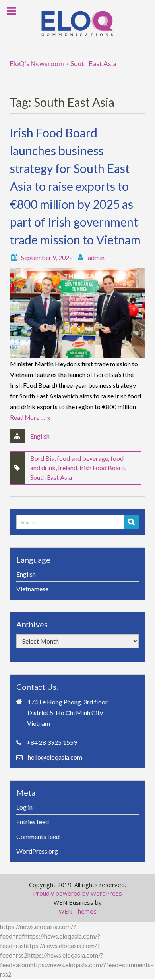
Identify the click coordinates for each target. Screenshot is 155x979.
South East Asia (51, 477)
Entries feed (32, 821)
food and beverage (82, 458)
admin (96, 257)
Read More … (27, 417)
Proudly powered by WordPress (77, 893)
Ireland (67, 467)
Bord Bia (42, 458)
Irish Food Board (102, 467)
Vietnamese (32, 588)
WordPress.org (37, 851)
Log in (24, 807)
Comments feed (38, 836)
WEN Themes (78, 911)
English (40, 436)
